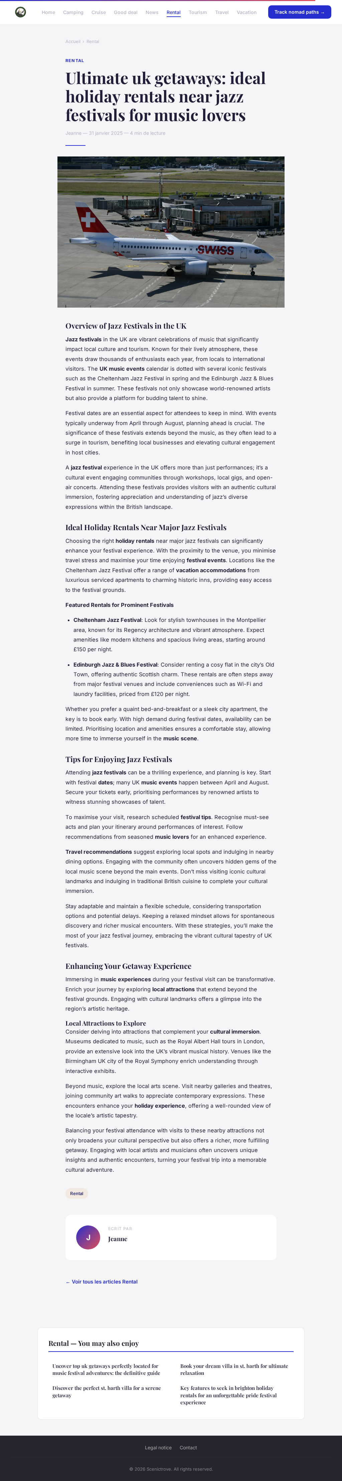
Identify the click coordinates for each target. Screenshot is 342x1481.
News (152, 12)
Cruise (99, 12)
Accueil (72, 41)
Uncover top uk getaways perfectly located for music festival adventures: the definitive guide (106, 1369)
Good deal (126, 12)
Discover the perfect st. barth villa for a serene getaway (106, 1391)
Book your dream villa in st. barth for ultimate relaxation (234, 1369)
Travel (222, 12)
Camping (73, 12)
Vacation (246, 12)
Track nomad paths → (300, 12)
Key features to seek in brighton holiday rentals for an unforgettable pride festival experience (228, 1395)
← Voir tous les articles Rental (101, 1281)
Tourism (198, 12)
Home (48, 12)
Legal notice (158, 1447)
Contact (188, 1447)
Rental (174, 12)
